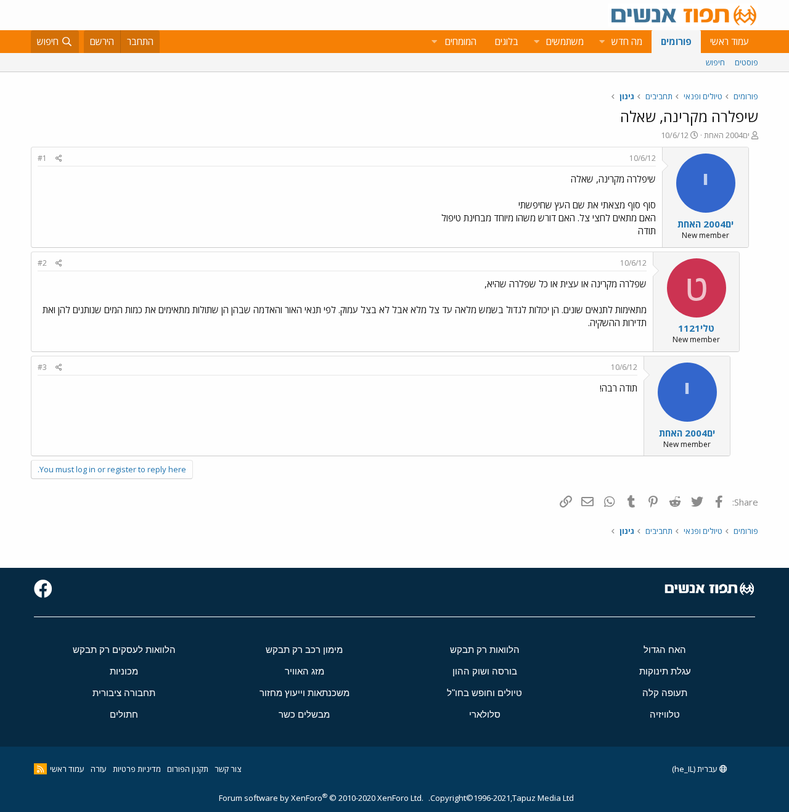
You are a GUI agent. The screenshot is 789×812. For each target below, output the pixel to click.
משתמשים (565, 41)
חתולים (124, 714)
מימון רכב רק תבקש (304, 649)
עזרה (99, 768)
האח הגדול (665, 649)
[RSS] (40, 768)
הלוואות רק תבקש (485, 649)
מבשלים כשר (304, 714)
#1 (42, 158)
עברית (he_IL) (695, 768)
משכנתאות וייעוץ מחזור (305, 692)
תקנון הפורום (187, 768)
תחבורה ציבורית (123, 692)
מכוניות (124, 671)
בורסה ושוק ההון (484, 671)
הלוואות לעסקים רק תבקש (124, 649)
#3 (42, 367)
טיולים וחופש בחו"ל (484, 692)
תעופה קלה (664, 692)
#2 (42, 263)
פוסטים (746, 62)
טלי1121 (696, 328)
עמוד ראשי (729, 41)
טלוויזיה (665, 714)
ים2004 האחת (727, 135)
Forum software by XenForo (321, 797)
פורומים (676, 41)
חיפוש (715, 62)
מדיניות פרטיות (137, 768)
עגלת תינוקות (665, 671)
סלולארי (485, 714)
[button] (601, 41)
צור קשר (228, 768)
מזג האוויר (304, 671)
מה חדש (626, 41)
